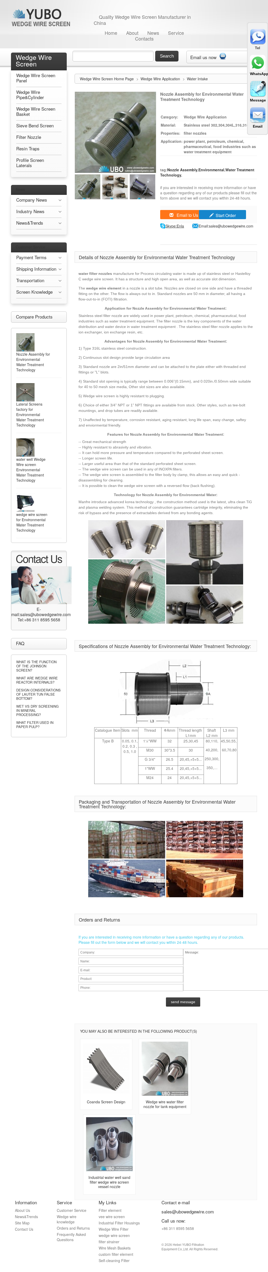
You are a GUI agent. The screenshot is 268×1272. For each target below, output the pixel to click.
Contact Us (24, 1229)
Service (176, 32)
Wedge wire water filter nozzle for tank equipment (164, 1104)
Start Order (226, 215)
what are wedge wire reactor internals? (37, 680)
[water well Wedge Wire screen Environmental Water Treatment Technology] (25, 447)
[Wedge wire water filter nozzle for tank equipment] (165, 1069)
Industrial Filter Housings (119, 1222)
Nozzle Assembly (182, 169)
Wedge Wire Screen (34, 60)
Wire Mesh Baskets (115, 1248)
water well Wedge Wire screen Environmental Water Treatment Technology (31, 470)
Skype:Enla (174, 226)
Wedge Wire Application (161, 78)
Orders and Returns (73, 1228)
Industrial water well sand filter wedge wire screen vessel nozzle (109, 1182)
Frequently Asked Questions (71, 1237)
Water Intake (197, 78)
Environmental (211, 169)
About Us (22, 1210)
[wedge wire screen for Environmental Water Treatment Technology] (25, 502)
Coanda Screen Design (106, 1101)
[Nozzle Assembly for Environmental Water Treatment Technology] (25, 342)
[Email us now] (222, 55)
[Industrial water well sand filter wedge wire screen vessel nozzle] (109, 1144)
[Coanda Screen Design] (106, 1069)
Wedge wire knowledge (66, 1219)
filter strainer (109, 1241)
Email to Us (187, 215)
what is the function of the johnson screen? (36, 666)
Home (111, 32)
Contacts (144, 38)
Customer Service (30, 246)
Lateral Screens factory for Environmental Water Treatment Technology (30, 414)
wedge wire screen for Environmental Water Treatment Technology (31, 522)
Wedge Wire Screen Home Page (107, 78)
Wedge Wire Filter (114, 1229)
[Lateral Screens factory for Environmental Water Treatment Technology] (25, 392)
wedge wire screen (114, 1235)
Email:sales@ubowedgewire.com (226, 226)
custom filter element (116, 1254)
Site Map (22, 1222)
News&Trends (26, 1216)
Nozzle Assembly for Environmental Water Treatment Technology (33, 361)
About (132, 32)
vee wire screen (112, 1216)
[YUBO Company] (42, 17)
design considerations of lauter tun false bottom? (38, 694)
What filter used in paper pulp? (34, 724)
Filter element (110, 1210)
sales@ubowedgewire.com (187, 1211)
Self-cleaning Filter (114, 1260)
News (153, 32)
